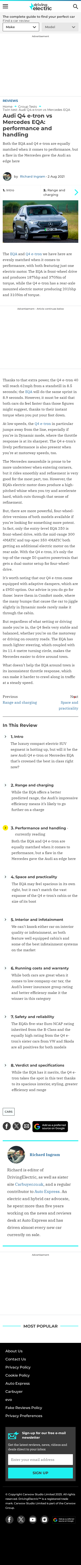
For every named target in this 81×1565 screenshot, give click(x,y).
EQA (13, 254)
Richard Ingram (32, 176)
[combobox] (5, 27)
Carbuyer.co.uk (29, 1184)
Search (75, 6)
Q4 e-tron (34, 254)
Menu (5, 6)
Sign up (40, 1473)
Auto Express (47, 1191)
